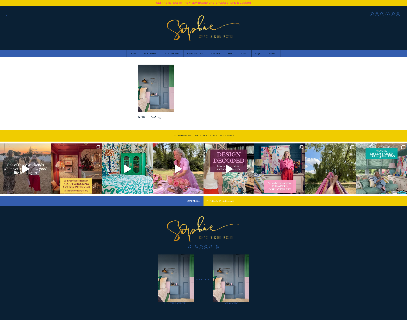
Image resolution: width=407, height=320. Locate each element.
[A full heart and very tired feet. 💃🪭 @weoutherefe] (25, 168)
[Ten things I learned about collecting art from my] (76, 168)
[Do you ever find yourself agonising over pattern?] (127, 168)
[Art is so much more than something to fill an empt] (279, 168)
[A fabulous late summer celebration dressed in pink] (178, 168)
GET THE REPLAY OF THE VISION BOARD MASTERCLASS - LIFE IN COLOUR (203, 2)
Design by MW (231, 303)
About (208, 279)
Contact (198, 279)
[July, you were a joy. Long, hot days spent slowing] (330, 168)
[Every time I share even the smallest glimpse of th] (381, 168)
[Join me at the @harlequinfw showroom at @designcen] (229, 168)
